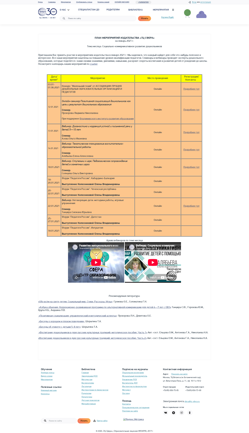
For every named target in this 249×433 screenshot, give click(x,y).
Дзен (173, 412)
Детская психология (90, 400)
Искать (144, 18)
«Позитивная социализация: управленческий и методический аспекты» (77, 316)
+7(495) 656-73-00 (193, 390)
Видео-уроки (46, 376)
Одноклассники (189, 412)
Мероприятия (66, 2)
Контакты (126, 404)
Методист (126, 390)
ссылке (94, 64)
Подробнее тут (191, 89)
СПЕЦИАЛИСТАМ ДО (88, 10)
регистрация (205, 2)
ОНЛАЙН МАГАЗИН (122, 2)
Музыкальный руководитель (134, 376)
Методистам (87, 380)
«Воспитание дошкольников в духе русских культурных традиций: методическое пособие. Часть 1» (92, 332)
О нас (63, 10)
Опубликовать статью (84, 2)
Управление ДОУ (129, 380)
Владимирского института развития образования (107, 119)
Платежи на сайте (130, 411)
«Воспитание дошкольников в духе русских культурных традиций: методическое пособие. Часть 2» (92, 338)
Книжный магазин (49, 390)
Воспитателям (88, 383)
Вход (194, 2)
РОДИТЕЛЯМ (113, 10)
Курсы (40, 2)
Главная (85, 373)
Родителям (86, 393)
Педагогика (87, 397)
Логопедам (86, 387)
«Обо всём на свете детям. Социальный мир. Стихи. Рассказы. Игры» (75, 302)
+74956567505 (143, 2)
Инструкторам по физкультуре (95, 390)
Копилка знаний (103, 2)
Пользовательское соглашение (135, 408)
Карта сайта (102, 421)
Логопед (126, 393)
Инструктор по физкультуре (134, 387)
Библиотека (135, 10)
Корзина (167, 17)
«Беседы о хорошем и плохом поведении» (61, 321)
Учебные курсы (47, 373)
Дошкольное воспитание (133, 373)
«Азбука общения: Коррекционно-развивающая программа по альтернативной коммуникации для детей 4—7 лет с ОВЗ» (104, 307)
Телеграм (181, 412)
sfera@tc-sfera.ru (192, 402)
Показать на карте (179, 374)
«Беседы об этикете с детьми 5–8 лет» (59, 327)
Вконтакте (165, 412)
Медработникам (89, 404)
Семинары (52, 2)
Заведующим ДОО (90, 376)
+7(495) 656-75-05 (171, 390)
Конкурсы (45, 394)
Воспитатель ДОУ (129, 383)
